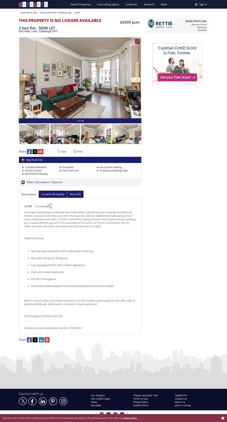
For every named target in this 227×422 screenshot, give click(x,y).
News (164, 4)
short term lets (29, 12)
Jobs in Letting (183, 405)
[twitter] (23, 401)
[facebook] (32, 401)
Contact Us (181, 398)
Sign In (203, 4)
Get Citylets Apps (100, 398)
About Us (180, 402)
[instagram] (63, 401)
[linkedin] (43, 401)
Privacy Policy (140, 402)
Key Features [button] (34, 160)
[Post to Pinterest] (40, 151)
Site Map (96, 405)
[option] (80, 77)
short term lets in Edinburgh (56, 12)
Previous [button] (51, 78)
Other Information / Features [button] (44, 182)
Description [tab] (28, 194)
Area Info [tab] (75, 194)
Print (79, 151)
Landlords (131, 4)
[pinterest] (53, 401)
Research (149, 4)
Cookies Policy (141, 405)
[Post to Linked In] (41, 339)
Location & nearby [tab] (52, 194)
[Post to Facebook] (29, 151)
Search (80, 4)
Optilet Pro (181, 395)
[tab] (80, 160)
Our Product (98, 395)
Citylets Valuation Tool (145, 395)
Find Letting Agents (108, 4)
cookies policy (130, 418)
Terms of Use (140, 398)
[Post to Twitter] (35, 151)
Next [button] (109, 78)
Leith (77, 12)
